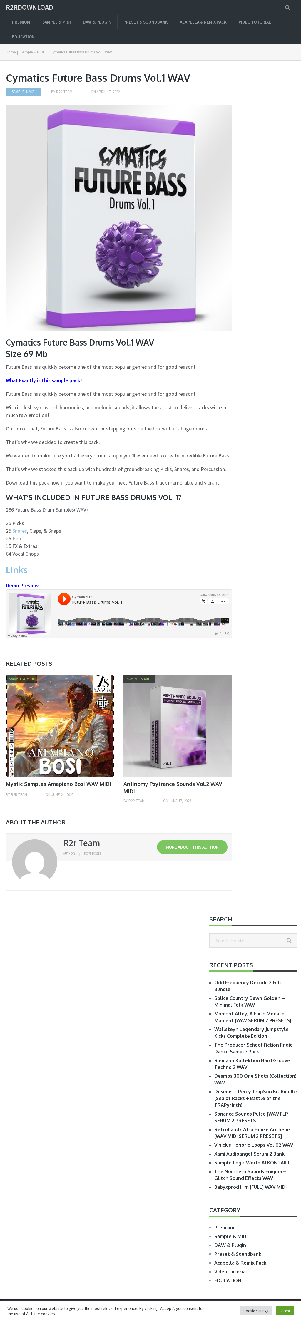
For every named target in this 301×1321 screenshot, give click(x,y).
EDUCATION (23, 36)
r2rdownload (29, 7)
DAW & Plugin (97, 22)
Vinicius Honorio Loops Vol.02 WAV (253, 1145)
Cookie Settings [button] (255, 1310)
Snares (19, 530)
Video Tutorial (255, 22)
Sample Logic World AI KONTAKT (252, 1163)
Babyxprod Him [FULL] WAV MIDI (250, 1187)
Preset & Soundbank (145, 22)
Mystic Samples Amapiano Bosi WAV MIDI (58, 784)
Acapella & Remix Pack (203, 22)
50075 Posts (92, 853)
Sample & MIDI (56, 22)
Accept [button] (285, 1310)
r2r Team (64, 91)
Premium (21, 22)
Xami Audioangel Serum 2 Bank (249, 1154)
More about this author (192, 847)
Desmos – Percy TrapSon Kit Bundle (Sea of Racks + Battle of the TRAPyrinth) (255, 1098)
